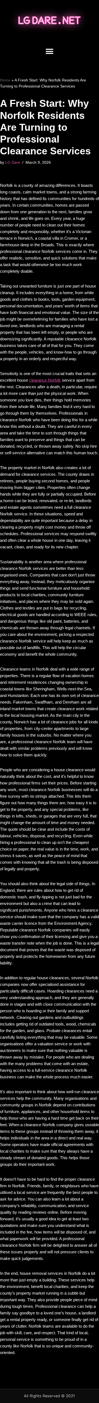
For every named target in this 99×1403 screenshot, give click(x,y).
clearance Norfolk (45, 380)
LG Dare (12, 162)
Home (5, 80)
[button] (49, 51)
